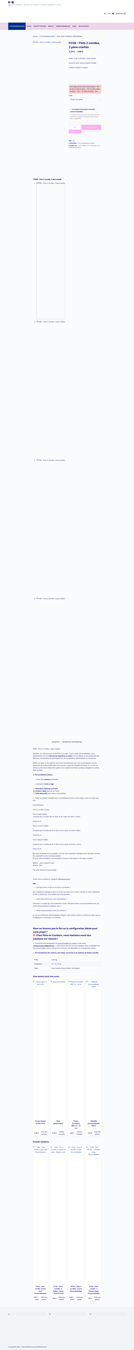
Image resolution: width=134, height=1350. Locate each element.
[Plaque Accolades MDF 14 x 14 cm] (75, 1049)
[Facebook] (9, 2)
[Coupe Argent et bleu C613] (40, 1049)
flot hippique (91, 145)
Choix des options (44, 1133)
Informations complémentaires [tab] (72, 742)
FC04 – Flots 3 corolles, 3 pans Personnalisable (76, 1289)
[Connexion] (105, 13)
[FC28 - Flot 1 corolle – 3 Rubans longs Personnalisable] (93, 1214)
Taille (70, 95)
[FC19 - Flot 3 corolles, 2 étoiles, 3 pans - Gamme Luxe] (58, 1214)
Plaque (29, 26)
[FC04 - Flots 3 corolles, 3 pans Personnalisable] (75, 1214)
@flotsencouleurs (64, 879)
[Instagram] (13, 2)
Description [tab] (55, 742)
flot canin (82, 145)
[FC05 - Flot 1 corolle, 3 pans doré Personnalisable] (40, 1214)
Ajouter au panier (91, 127)
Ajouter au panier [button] (62, 1133)
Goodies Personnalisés (63, 26)
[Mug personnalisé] (58, 1049)
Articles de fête (84, 26)
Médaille (51, 26)
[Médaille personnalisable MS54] (93, 1049)
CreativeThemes (41, 1347)
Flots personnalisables (17, 26)
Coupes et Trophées (40, 26)
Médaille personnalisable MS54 (94, 1123)
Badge (74, 26)
